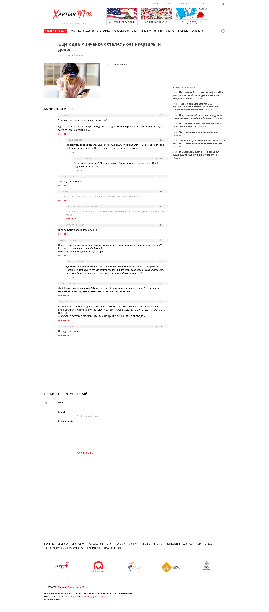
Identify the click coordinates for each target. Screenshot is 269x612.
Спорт (135, 31)
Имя (60, 402)
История (158, 31)
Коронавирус (93, 548)
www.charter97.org (78, 587)
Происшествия (121, 31)
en (208, 4)
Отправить (85, 453)
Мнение (170, 31)
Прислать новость (163, 4)
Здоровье (188, 544)
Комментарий (65, 421)
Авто (199, 544)
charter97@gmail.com (92, 596)
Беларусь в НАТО (112, 548)
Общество (89, 31)
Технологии (198, 31)
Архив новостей (186, 4)
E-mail (61, 412)
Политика (75, 31)
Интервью (182, 31)
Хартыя (72, 14)
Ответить (64, 134)
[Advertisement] (106, 366)
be (198, 4)
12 (73, 50)
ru (203, 4)
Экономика (103, 31)
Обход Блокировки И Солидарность (63, 548)
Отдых (208, 544)
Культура (146, 31)
